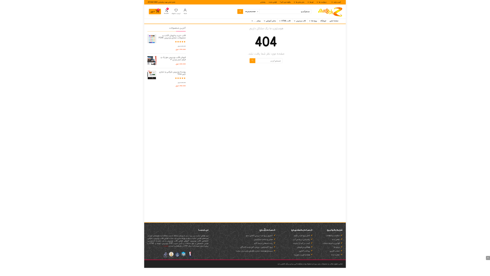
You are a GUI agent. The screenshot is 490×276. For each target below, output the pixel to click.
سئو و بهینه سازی (184, 238)
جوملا (159, 243)
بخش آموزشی (271, 21)
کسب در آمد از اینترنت (301, 243)
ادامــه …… (164, 246)
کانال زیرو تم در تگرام (302, 235)
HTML (151, 243)
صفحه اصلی (334, 21)
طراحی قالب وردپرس (160, 238)
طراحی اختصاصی (203, 243)
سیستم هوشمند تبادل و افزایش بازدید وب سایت (254, 250)
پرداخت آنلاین (304, 250)
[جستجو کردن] (240, 11)
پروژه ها (314, 21)
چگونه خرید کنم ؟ (285, 2)
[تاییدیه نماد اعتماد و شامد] (178, 251)
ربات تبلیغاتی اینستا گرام (263, 243)
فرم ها (311, 2)
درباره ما (337, 247)
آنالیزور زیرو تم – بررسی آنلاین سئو (259, 235)
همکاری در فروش (303, 247)
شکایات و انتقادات (333, 235)
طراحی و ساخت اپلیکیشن (263, 239)
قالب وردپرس (301, 21)
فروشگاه (323, 21)
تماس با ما (336, 239)
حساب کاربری (335, 250)
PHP (171, 243)
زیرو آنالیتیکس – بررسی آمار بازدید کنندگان (256, 247)
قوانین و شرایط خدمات (331, 243)
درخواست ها (323, 2)
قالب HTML (286, 21)
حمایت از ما (335, 254)
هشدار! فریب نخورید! (302, 254)
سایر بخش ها (300, 2)
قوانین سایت (273, 2)
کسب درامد (337, 2)
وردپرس (165, 243)
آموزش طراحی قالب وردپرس (178, 240)
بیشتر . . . (257, 21)
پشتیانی (262, 2)
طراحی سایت (200, 235)
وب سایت (160, 240)
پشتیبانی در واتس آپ (301, 239)
